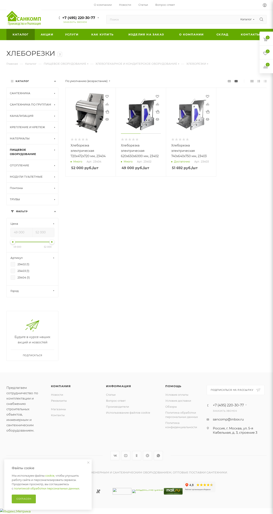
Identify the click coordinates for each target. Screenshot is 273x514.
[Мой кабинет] (265, 5)
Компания (61, 386)
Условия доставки (178, 400)
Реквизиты (59, 400)
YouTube (125, 455)
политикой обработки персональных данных (46, 488)
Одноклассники (136, 455)
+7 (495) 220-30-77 (78, 18)
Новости (57, 394)
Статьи (111, 394)
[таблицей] (265, 81)
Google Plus (147, 455)
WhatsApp (158, 455)
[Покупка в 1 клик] (107, 111)
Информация (118, 386)
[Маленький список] (229, 81)
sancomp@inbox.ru (228, 419)
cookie (49, 475)
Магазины (58, 409)
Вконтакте (114, 455)
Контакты (58, 415)
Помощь (173, 386)
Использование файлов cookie (128, 412)
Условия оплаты (176, 394)
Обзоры (171, 406)
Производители (117, 406)
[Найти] (261, 19)
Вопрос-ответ (116, 400)
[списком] (258, 81)
